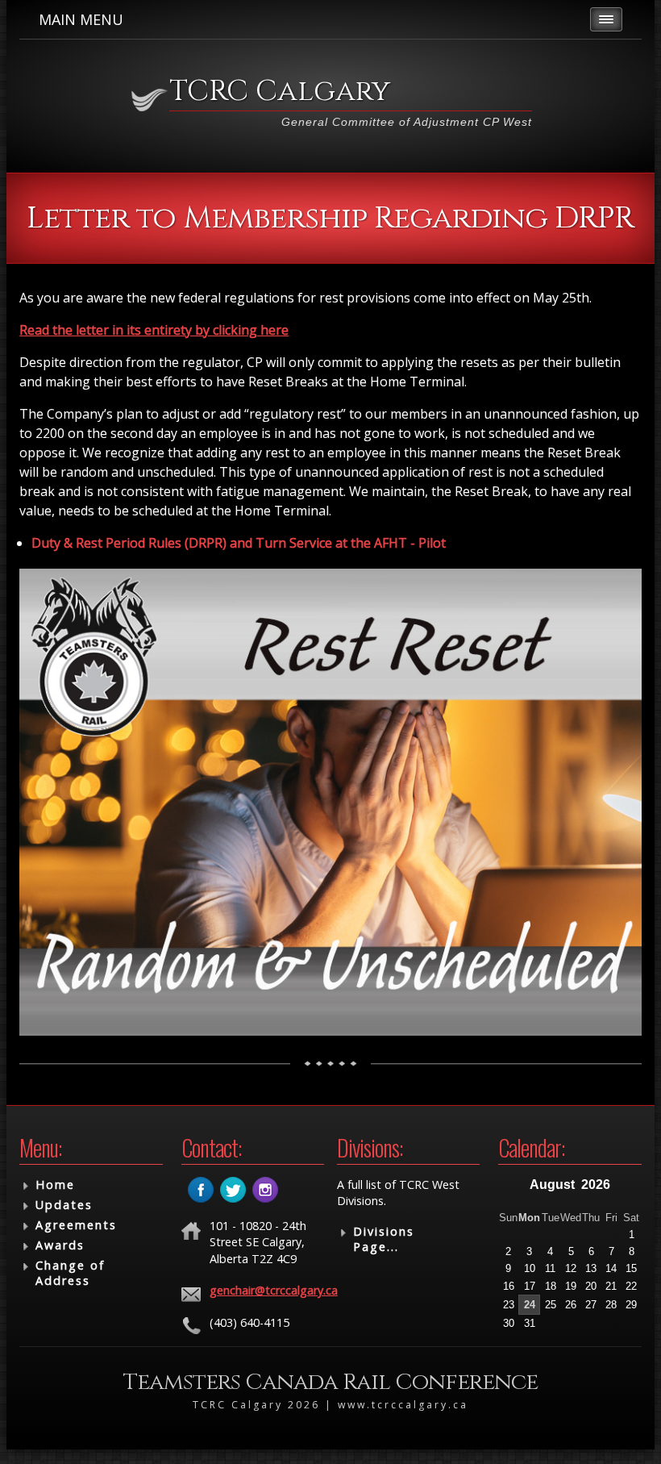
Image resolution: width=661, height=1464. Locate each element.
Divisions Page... (383, 1239)
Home (55, 1184)
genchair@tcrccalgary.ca (274, 1290)
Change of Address (70, 1273)
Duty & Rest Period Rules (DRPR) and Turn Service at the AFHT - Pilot (238, 543)
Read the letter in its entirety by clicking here (154, 330)
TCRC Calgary (279, 91)
